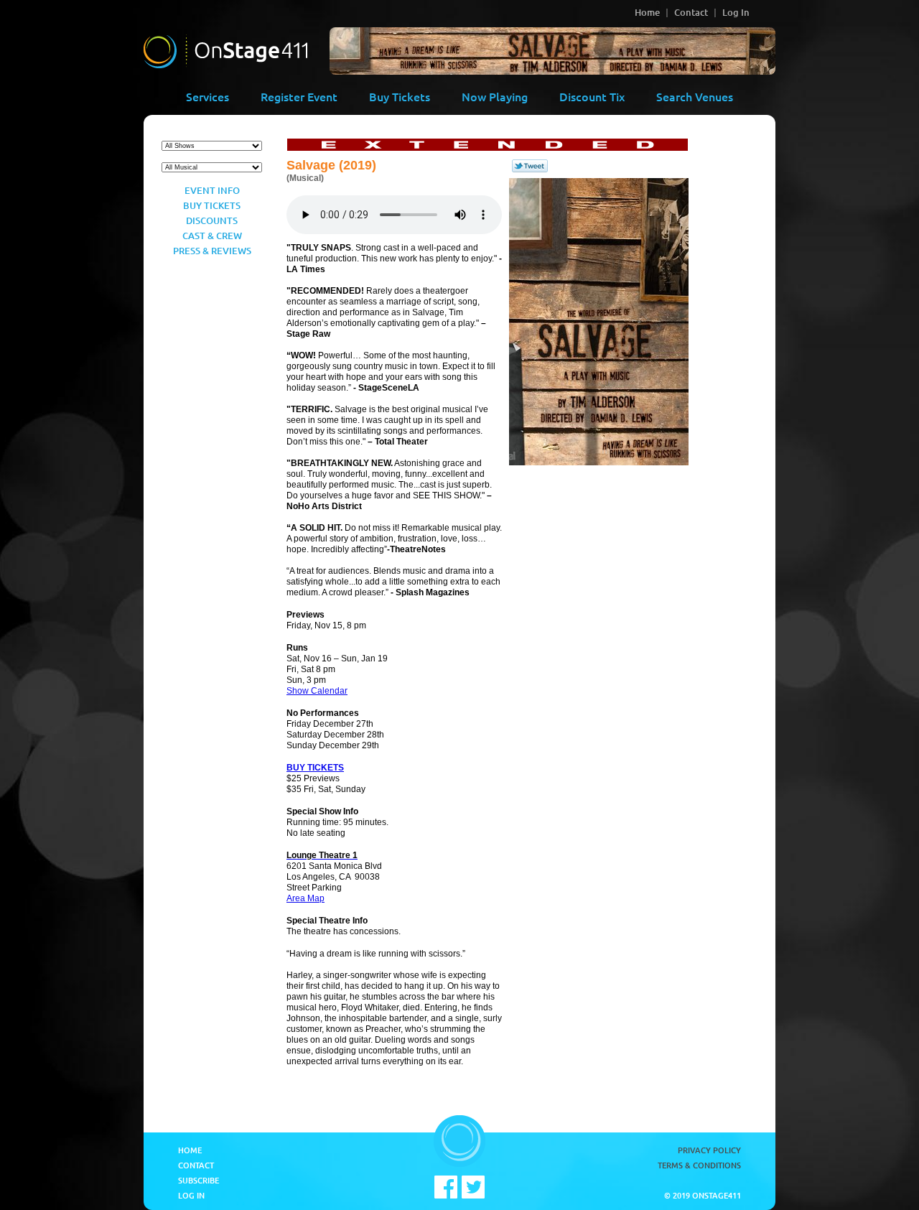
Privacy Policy (709, 1150)
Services (207, 96)
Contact (691, 12)
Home (647, 12)
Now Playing (495, 96)
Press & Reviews (212, 250)
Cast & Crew (212, 235)
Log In (736, 12)
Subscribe (198, 1180)
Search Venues (694, 96)
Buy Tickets (399, 96)
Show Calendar (316, 691)
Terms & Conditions (699, 1165)
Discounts (212, 220)
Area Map (305, 898)
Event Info (212, 190)
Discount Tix (592, 96)
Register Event (299, 96)
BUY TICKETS (315, 768)
